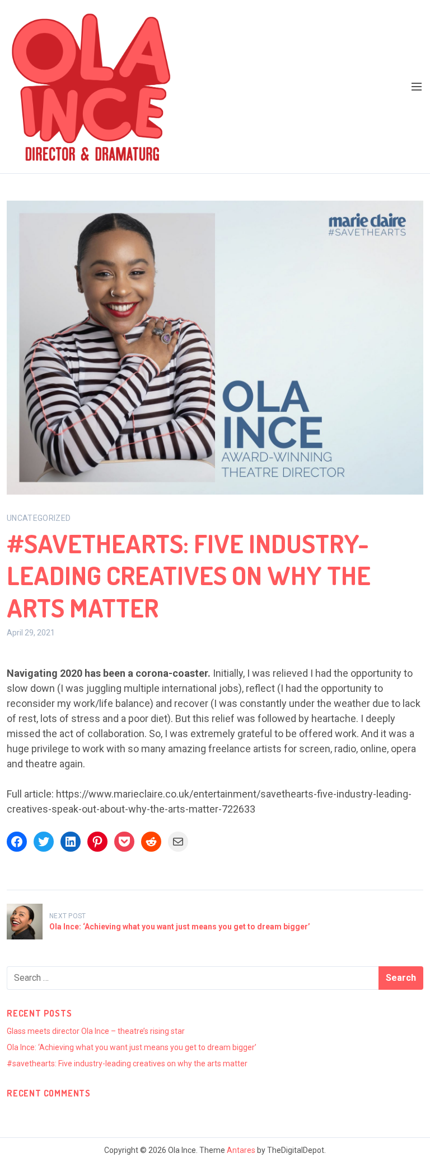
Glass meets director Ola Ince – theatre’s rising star (96, 1031)
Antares (241, 1150)
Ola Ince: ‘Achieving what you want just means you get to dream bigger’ (179, 926)
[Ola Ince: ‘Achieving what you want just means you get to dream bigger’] (25, 921)
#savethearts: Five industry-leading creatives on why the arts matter (127, 1063)
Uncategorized (39, 518)
